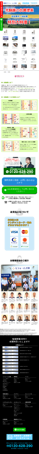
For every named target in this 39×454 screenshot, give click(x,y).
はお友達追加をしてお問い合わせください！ (20, 190)
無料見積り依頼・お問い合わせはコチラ (19, 181)
